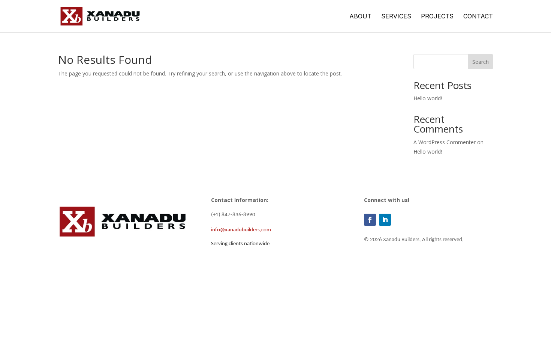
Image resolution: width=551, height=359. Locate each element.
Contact (478, 17)
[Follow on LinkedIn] (385, 220)
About (360, 17)
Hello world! (427, 98)
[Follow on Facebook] (370, 220)
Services (396, 17)
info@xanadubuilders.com (241, 230)
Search (480, 61)
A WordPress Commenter (444, 142)
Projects (437, 17)
